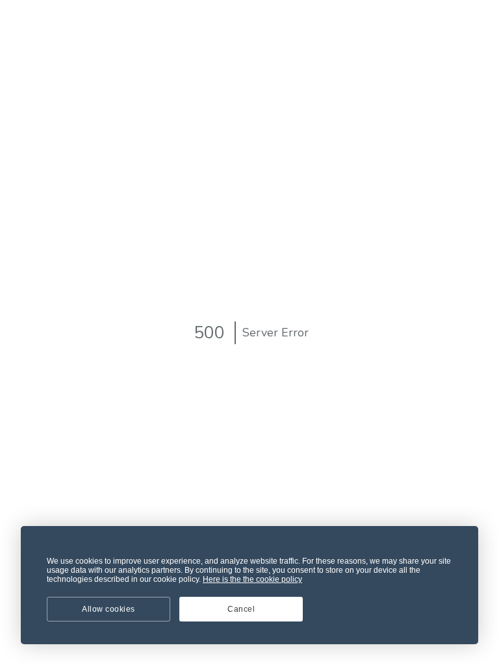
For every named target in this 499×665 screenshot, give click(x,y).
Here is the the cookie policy (252, 579)
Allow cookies (108, 609)
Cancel (241, 609)
